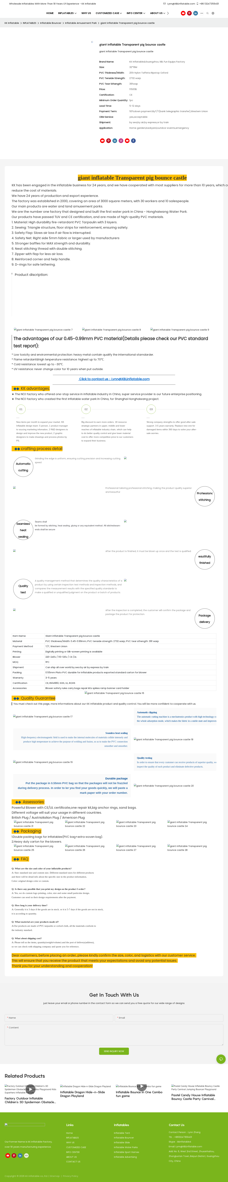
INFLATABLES (29, 23)
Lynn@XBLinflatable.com (181, 3)
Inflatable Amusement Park (81, 23)
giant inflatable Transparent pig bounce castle (128, 23)
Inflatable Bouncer (50, 23)
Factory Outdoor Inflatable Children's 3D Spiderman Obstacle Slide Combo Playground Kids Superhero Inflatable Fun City (29, 1100)
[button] (168, 13)
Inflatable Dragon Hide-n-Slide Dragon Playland (82, 1094)
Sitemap (55, 1176)
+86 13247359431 (209, 3)
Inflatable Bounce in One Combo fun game (139, 1094)
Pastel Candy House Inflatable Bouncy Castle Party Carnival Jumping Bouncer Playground (193, 1097)
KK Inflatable (12, 23)
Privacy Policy (70, 1176)
